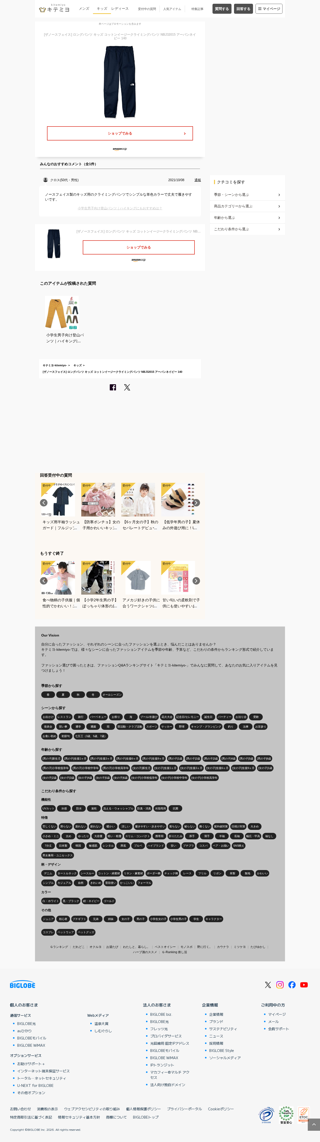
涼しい (126, 826)
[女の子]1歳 (265, 767)
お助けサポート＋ (31, 1063)
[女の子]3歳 (67, 777)
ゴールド (109, 900)
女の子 (126, 918)
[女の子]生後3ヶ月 (191, 767)
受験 (256, 716)
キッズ (102, 8)
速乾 (94, 808)
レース (187, 873)
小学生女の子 (158, 918)
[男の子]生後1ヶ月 (75, 758)
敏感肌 (93, 845)
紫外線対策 (221, 826)
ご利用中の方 (273, 1005)
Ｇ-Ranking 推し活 (174, 952)
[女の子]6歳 (121, 777)
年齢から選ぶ (224, 218)
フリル (202, 873)
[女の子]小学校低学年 (144, 777)
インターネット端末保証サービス (43, 1070)
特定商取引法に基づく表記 (31, 1117)
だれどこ (79, 947)
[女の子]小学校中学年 (174, 777)
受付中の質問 (147, 9)
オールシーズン (112, 694)
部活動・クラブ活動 (130, 726)
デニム (48, 873)
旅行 (81, 716)
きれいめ (95, 882)
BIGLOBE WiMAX (31, 1045)
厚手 (192, 836)
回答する (243, 9)
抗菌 (175, 808)
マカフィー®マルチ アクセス (170, 1075)
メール (273, 1021)
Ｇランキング (59, 947)
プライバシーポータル (184, 1108)
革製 (232, 873)
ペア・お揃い (221, 845)
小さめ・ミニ (50, 836)
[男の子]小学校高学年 (115, 767)
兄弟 (95, 918)
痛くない (204, 826)
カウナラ (223, 947)
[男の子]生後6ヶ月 (127, 758)
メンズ (84, 8)
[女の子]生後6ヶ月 (217, 767)
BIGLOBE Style (221, 1050)
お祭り (116, 716)
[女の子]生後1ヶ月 (165, 767)
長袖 (237, 836)
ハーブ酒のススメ (145, 952)
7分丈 (48, 845)
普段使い (110, 882)
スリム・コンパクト (137, 836)
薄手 (207, 836)
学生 (196, 918)
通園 (93, 726)
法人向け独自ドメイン (167, 1084)
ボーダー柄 (153, 873)
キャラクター (214, 918)
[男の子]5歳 (246, 758)
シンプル (48, 882)
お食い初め (49, 736)
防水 (79, 808)
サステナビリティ (223, 1028)
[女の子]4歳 (85, 777)
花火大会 (167, 716)
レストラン (64, 716)
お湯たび (112, 947)
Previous (44, 503)
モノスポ (186, 947)
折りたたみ (175, 836)
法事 (245, 726)
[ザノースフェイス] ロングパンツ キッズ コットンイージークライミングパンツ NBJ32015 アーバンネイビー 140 (112, 371)
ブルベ (138, 845)
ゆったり (83, 836)
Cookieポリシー (221, 1108)
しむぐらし (103, 1030)
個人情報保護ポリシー (143, 1108)
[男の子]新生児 (51, 758)
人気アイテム (172, 9)
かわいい (262, 873)
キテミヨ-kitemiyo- (55, 365)
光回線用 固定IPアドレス (169, 1043)
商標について (116, 1117)
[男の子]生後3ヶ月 (101, 758)
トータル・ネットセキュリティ (41, 1078)
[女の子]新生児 (141, 767)
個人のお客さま (24, 1005)
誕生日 (208, 716)
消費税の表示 (47, 1108)
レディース (120, 8)
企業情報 (210, 1005)
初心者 (63, 918)
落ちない (174, 826)
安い (173, 845)
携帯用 (159, 836)
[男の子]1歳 (175, 758)
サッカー (166, 726)
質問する (222, 9)
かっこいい (127, 882)
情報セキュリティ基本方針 (79, 1117)
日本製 (63, 845)
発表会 (48, 726)
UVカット (48, 808)
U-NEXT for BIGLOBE (35, 1085)
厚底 (123, 845)
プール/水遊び (149, 716)
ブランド (216, 1021)
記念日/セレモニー (187, 716)
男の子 (140, 918)
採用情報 (216, 1043)
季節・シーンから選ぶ (231, 195)
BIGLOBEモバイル (31, 1037)
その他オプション (31, 1092)
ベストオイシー (165, 947)
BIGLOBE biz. (161, 1014)
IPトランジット (162, 1064)
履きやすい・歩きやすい (150, 826)
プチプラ (188, 845)
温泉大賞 (101, 1023)
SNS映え (238, 845)
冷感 (64, 808)
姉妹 (111, 918)
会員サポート (278, 1028)
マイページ (271, 9)
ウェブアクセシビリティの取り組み (92, 1108)
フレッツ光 (159, 1028)
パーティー (225, 716)
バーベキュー (98, 716)
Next (196, 503)
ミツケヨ (240, 947)
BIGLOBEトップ (145, 1117)
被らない (189, 826)
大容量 (98, 836)
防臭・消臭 (144, 808)
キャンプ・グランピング (206, 726)
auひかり (24, 1030)
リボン (217, 873)
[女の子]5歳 (103, 777)
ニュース (216, 1035)
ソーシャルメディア (225, 1057)
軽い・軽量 (115, 836)
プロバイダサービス (166, 1035)
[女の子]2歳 (49, 777)
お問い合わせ (20, 1108)
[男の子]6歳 (264, 758)
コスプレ (48, 932)
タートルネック (67, 873)
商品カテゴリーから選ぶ (233, 206)
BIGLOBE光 (26, 1023)
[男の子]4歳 (229, 758)
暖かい (110, 826)
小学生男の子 (178, 918)
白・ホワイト (50, 900)
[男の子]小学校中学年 (85, 767)
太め (68, 836)
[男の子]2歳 (193, 758)
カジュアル (64, 882)
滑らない (65, 826)
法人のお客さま (157, 1005)
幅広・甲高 (253, 836)
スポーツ (151, 726)
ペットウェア (66, 932)
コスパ (203, 845)
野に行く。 (204, 947)
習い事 (63, 726)
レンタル (108, 845)
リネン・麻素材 (133, 873)
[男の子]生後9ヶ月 (153, 758)
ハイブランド (156, 845)
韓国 (78, 845)
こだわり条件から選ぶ (231, 229)
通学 (78, 726)
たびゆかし (258, 947)
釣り (231, 726)
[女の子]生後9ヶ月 (243, 767)
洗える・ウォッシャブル (118, 808)
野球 (181, 726)
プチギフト (79, 918)
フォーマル (144, 882)
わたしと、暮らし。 (136, 947)
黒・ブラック (71, 900)
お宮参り (260, 726)
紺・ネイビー (91, 900)
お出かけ (48, 716)
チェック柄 (171, 873)
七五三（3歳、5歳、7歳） (91, 736)
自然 (81, 882)
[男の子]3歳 (211, 758)
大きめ (254, 826)
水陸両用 (160, 808)
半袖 (222, 836)
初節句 (66, 736)
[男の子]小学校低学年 (55, 767)
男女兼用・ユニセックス (57, 855)
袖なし (269, 836)
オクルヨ (96, 947)
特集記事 (198, 9)
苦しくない (49, 826)
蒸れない (80, 826)
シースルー (87, 873)
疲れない (95, 826)
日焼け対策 (238, 826)
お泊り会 (241, 716)
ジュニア (48, 918)
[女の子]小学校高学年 (204, 777)
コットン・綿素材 (109, 873)
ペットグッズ (86, 932)
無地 (247, 873)
